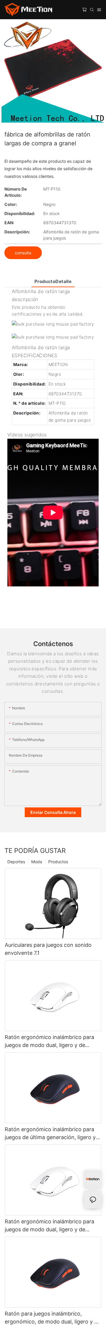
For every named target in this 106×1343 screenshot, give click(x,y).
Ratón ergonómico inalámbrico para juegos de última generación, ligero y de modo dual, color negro (50, 1133)
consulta (23, 252)
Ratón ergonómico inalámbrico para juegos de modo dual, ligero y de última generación (49, 1225)
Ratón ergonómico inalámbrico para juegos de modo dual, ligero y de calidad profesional (49, 1041)
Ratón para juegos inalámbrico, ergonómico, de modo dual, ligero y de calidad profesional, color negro (52, 1318)
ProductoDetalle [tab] (53, 281)
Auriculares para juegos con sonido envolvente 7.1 (48, 949)
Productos (58, 861)
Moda (36, 861)
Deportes (16, 861)
